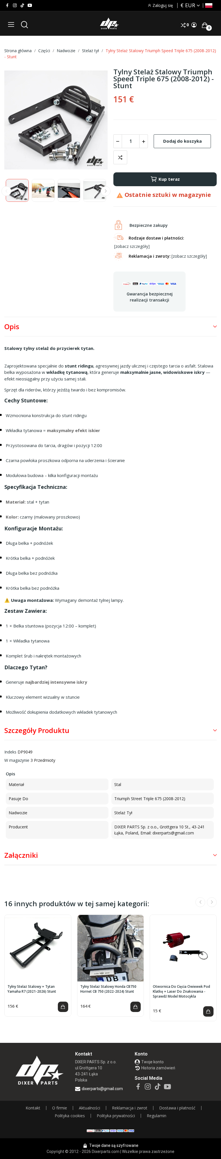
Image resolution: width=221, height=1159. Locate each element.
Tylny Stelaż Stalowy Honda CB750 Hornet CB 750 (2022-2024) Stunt (108, 989)
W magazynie (16, 760)
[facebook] (7, 5)
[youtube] (30, 5)
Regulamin (156, 1116)
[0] (204, 25)
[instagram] (15, 5)
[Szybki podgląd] (37, 948)
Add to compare (120, 157)
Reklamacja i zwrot (129, 1108)
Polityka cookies (70, 1116)
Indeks (10, 752)
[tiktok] (22, 5)
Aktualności (89, 1108)
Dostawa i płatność (177, 1108)
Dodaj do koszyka (182, 141)
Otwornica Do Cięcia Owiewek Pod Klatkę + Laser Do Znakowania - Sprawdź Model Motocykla (181, 991)
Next (94, 121)
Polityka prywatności (116, 1116)
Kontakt (33, 1108)
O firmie (59, 1108)
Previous (18, 121)
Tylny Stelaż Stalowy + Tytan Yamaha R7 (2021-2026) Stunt (31, 989)
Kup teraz (169, 179)
